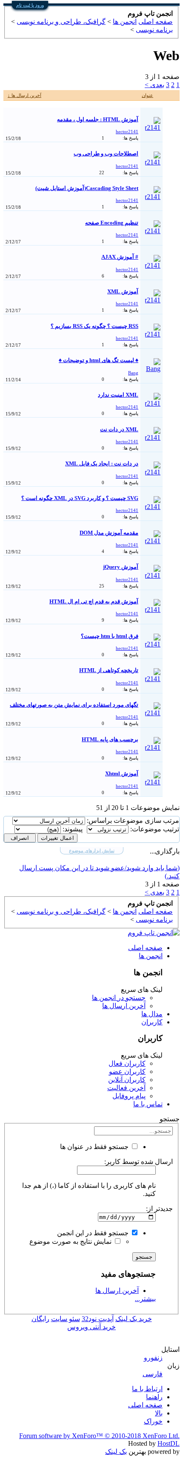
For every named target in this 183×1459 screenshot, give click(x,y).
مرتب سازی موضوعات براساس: (133, 820)
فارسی (153, 1373)
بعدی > (154, 84)
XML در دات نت (119, 429)
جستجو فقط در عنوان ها (95, 1146)
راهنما (154, 1397)
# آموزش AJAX (119, 257)
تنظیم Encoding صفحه (111, 222)
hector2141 (127, 131)
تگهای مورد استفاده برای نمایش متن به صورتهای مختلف (74, 705)
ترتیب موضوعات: (154, 829)
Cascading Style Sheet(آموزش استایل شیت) (86, 188)
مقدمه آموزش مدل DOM (109, 532)
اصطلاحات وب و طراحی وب (106, 153)
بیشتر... (145, 1298)
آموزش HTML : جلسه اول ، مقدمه (97, 119)
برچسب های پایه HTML (110, 739)
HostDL (168, 1443)
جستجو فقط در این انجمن (93, 1233)
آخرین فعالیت (126, 1087)
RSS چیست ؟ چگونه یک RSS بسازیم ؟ (94, 326)
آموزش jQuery (120, 567)
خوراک (153, 1421)
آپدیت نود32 (98, 1318)
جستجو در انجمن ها (119, 997)
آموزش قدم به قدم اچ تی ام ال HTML (93, 601)
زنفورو (153, 1357)
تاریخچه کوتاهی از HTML (108, 670)
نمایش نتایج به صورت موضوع (71, 1241)
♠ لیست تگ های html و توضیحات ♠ (98, 360)
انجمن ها (151, 955)
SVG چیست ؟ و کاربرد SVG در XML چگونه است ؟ (79, 498)
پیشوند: (73, 829)
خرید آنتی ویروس (91, 1326)
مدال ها (152, 1013)
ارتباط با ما (147, 1388)
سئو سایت (65, 1318)
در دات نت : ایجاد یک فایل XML (101, 463)
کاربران (152, 1022)
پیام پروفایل (129, 1095)
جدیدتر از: (159, 1208)
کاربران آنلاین (127, 1079)
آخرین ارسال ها (124, 1005)
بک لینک (116, 1451)
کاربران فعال (127, 1063)
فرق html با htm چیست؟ (109, 636)
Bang (133, 372)
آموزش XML (122, 291)
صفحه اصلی (145, 947)
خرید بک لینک (133, 1318)
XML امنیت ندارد (118, 395)
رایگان (40, 1318)
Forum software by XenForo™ (99, 1435)
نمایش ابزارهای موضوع (91, 850)
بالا (159, 1413)
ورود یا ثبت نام (30, 5)
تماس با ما (148, 1104)
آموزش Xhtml (121, 773)
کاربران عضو (127, 1071)
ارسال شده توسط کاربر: (138, 1161)
